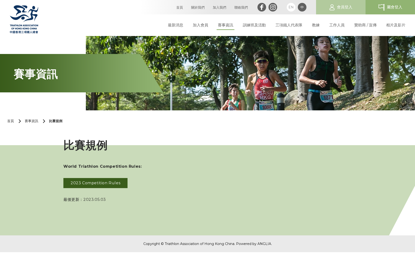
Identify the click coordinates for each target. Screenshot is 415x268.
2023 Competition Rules (95, 183)
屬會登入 (394, 7)
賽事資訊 (31, 121)
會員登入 (344, 7)
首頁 (10, 121)
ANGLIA (264, 244)
